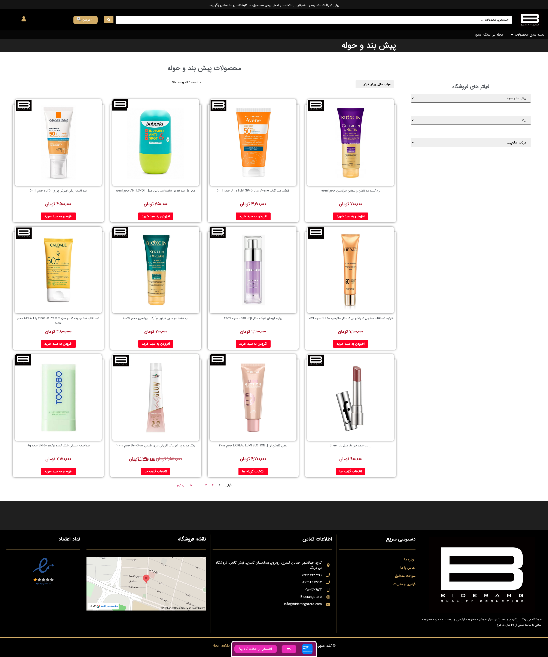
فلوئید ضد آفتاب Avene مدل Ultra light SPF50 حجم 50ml (253, 190)
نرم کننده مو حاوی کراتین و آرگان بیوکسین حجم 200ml (156, 318)
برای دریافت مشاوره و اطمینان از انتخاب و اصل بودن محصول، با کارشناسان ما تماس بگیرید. (274, 5)
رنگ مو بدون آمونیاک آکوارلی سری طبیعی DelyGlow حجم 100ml (155, 445)
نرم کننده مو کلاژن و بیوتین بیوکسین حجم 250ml (350, 190)
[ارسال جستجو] (108, 19)
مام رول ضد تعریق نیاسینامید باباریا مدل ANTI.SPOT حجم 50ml (155, 190)
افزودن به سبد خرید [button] (351, 216)
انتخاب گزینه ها (350, 471)
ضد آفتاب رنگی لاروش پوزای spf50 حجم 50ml (58, 190)
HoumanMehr (222, 645)
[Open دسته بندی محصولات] (512, 34)
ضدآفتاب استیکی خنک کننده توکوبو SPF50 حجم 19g (58, 445)
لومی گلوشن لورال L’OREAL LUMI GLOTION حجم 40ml (253, 445)
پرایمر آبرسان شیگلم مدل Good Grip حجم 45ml (253, 318)
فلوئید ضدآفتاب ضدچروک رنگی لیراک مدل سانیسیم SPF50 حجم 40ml (350, 318)
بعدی (180, 485)
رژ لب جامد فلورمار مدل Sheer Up (350, 445)
